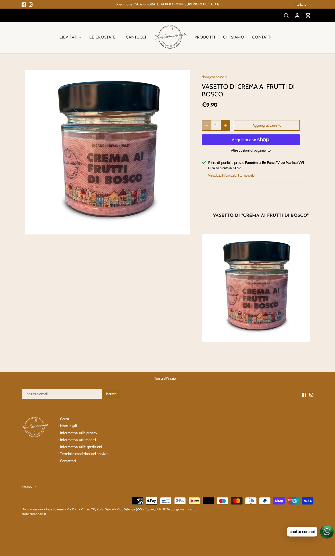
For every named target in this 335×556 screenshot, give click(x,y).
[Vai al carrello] (308, 15)
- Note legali (67, 426)
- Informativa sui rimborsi (77, 440)
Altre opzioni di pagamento (251, 150)
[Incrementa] (225, 125)
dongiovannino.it (214, 77)
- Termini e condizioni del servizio (83, 454)
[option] (107, 152)
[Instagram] (31, 4)
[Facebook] (24, 4)
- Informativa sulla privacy (77, 433)
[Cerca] (286, 15)
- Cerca (63, 419)
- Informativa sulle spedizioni (80, 447)
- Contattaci (67, 461)
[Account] (297, 15)
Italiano (301, 4)
